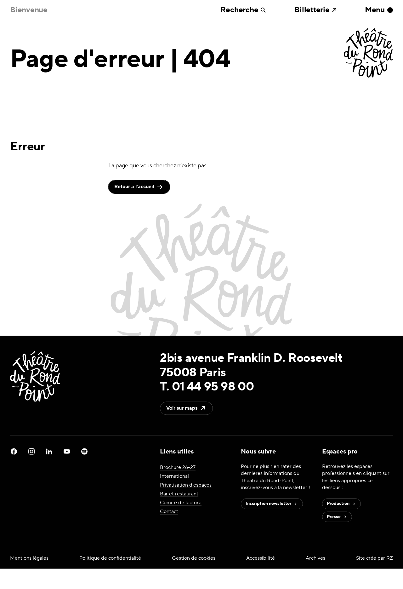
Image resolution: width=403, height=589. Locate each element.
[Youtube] (67, 451)
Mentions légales (29, 558)
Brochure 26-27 (178, 467)
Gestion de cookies (193, 558)
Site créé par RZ (374, 558)
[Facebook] (14, 451)
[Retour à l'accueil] (368, 53)
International (174, 476)
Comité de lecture (181, 502)
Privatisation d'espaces (186, 485)
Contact (169, 511)
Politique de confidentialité (110, 558)
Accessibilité (260, 558)
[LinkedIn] (49, 451)
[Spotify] (84, 451)
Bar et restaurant (179, 493)
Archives (315, 558)
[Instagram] (31, 451)
